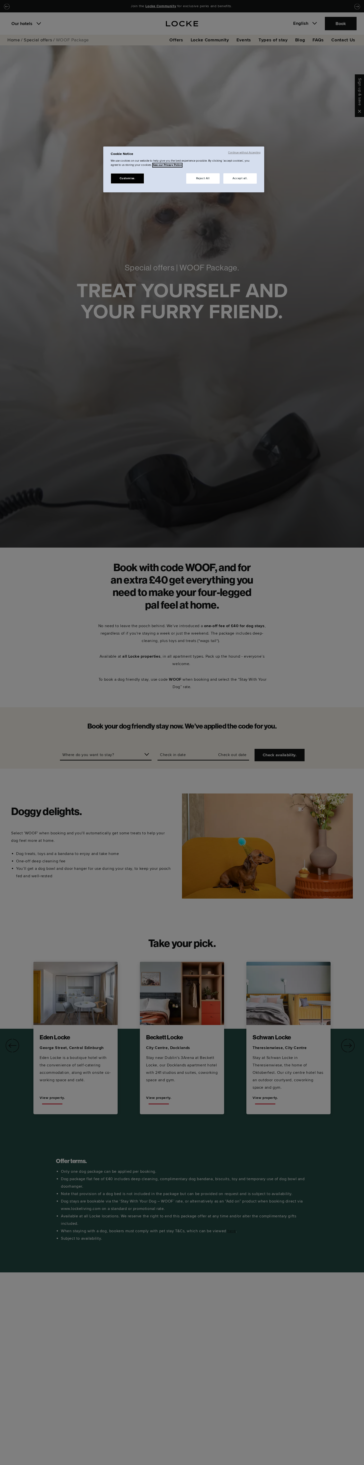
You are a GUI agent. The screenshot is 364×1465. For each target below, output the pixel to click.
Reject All (203, 178)
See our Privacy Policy (167, 165)
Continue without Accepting (244, 152)
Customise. (127, 178)
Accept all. (240, 178)
